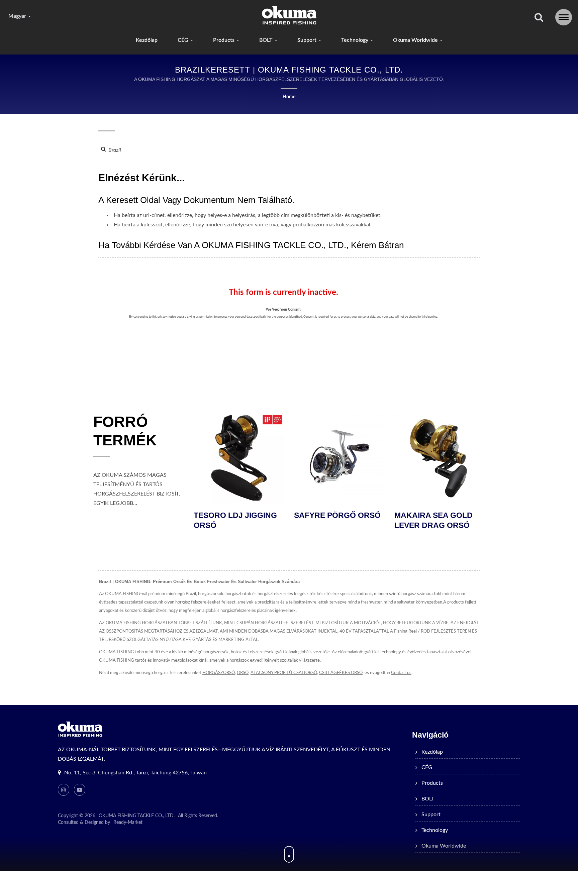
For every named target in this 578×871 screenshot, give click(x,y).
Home (289, 97)
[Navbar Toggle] (563, 17)
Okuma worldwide (416, 40)
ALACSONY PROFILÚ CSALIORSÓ (284, 673)
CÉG (184, 40)
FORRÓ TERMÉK (125, 431)
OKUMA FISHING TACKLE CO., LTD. (137, 815)
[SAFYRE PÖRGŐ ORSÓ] (243, 458)
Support (307, 40)
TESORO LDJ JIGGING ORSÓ (440, 520)
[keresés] (539, 17)
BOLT (266, 40)
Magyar (17, 16)
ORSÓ (243, 673)
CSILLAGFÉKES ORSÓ (341, 673)
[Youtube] (79, 790)
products (224, 40)
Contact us (401, 673)
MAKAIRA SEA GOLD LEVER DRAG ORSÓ (338, 520)
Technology (355, 40)
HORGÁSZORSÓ (218, 673)
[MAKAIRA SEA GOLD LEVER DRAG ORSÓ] (344, 458)
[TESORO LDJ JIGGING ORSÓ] (444, 458)
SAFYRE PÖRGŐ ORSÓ (241, 515)
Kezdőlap (147, 40)
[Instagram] (63, 790)
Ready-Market (127, 822)
